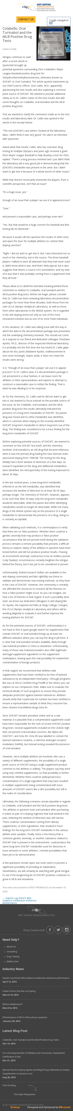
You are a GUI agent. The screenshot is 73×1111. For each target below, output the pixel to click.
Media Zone (12, 961)
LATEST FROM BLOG (38, 887)
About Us (11, 947)
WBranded (64, 1107)
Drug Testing (13, 956)
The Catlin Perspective (24, 1094)
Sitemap (15, 1107)
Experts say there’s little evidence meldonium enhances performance (19, 900)
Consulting (12, 951)
